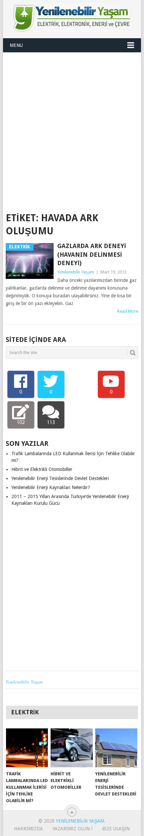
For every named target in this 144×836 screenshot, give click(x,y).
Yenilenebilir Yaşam (75, 272)
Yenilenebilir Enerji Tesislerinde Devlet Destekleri (60, 478)
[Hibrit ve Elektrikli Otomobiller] (71, 748)
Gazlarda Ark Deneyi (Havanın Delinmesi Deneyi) (91, 254)
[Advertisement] (72, 128)
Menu (16, 45)
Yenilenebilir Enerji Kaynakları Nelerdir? (50, 487)
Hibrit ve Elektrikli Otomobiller (41, 469)
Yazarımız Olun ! (72, 828)
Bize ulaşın (116, 828)
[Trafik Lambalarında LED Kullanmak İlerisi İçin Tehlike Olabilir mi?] (27, 748)
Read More (127, 311)
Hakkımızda (28, 828)
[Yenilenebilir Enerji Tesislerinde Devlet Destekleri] (116, 748)
